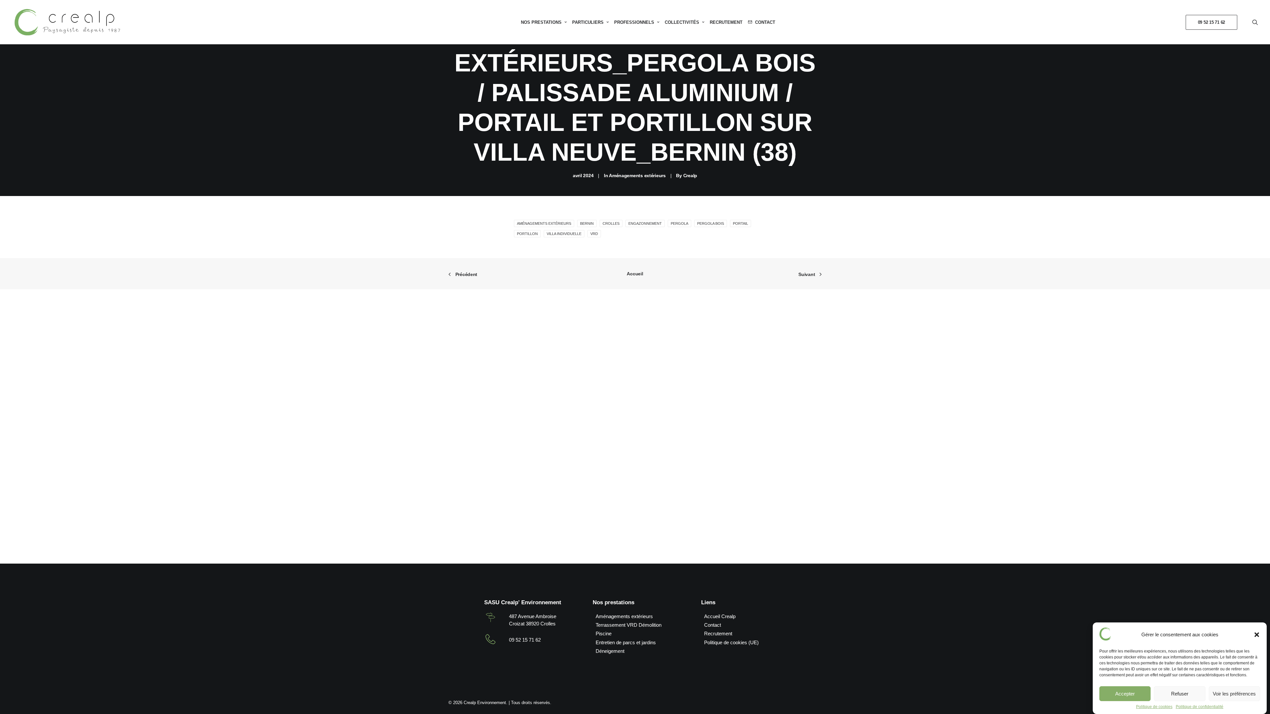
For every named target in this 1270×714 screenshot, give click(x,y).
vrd (594, 234)
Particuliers (588, 22)
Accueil (635, 273)
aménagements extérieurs (544, 223)
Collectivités (682, 22)
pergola (679, 223)
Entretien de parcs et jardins (626, 642)
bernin (587, 223)
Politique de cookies (1154, 706)
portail (740, 223)
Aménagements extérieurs (637, 175)
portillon (527, 234)
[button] (1256, 634)
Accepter (1125, 693)
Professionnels (634, 22)
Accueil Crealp (720, 616)
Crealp (690, 175)
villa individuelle (564, 234)
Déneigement (610, 651)
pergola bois (710, 223)
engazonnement (645, 223)
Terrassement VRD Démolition (628, 625)
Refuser (1179, 693)
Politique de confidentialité (1199, 706)
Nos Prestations (541, 22)
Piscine (604, 633)
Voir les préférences (1234, 693)
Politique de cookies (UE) (731, 642)
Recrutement (726, 22)
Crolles (611, 223)
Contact (765, 22)
